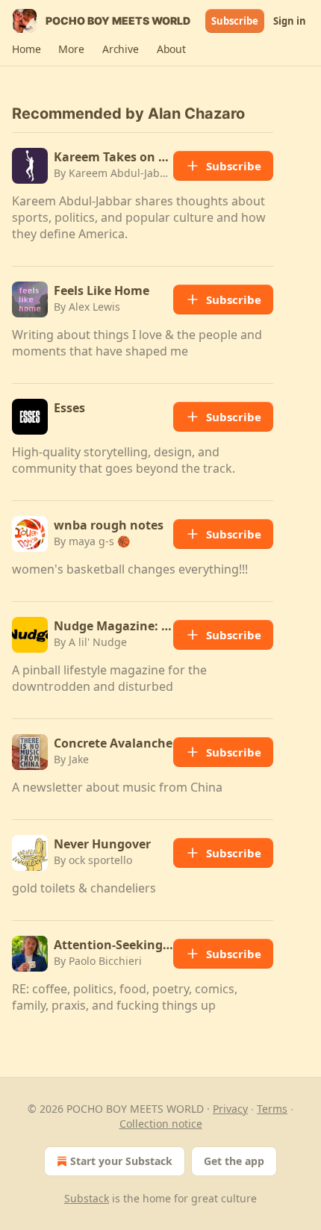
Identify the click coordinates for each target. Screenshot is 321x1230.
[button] (26, 49)
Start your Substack (121, 1161)
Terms (272, 1109)
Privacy (230, 1109)
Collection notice (160, 1123)
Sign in (289, 21)
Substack (86, 1198)
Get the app (234, 1161)
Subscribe (234, 21)
